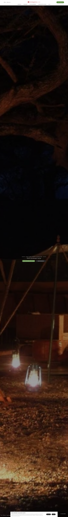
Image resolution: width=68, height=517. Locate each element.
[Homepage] (1, 515)
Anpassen (53, 514)
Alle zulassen (48, 514)
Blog (49, 4)
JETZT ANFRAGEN (60, 2)
